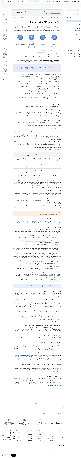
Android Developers (57, 17)
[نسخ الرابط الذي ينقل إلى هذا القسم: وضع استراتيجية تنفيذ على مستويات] (43, 227)
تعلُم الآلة (51, 434)
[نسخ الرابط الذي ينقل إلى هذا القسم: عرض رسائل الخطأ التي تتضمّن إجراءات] (42, 335)
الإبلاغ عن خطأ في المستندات (6, 435)
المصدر (62, 439)
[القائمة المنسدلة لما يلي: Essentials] (62, 1)
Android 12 (30, 442)
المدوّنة (62, 443)
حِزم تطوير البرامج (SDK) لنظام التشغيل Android (47, 356)
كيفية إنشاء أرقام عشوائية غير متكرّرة (29, 207)
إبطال (60, 349)
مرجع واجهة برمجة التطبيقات (16, 436)
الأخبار (63, 441)
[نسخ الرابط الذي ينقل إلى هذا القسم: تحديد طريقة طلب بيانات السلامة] (45, 128)
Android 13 (30, 440)
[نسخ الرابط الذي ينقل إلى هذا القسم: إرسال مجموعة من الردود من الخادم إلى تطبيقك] (39, 291)
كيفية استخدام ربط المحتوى (25, 202)
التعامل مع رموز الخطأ (25, 249)
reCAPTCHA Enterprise (25, 355)
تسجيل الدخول (3, 1)
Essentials (66, 1)
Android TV (40, 440)
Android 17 (30, 432)
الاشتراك (13, 455)
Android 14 (30, 438)
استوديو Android (11, 1)
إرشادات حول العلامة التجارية (50, 455)
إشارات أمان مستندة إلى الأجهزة (26, 65)
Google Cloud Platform (29, 450)
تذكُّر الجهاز (56, 302)
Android (62, 433)
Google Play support (7, 437)
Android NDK (18, 440)
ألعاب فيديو (51, 432)
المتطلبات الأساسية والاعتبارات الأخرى (48, 321)
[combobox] (34, 1)
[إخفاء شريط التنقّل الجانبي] (67, 456)
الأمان (63, 437)
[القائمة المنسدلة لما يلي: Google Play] (53, 1)
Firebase (37, 450)
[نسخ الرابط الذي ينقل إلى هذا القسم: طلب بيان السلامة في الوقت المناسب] (44, 191)
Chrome (43, 450)
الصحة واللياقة (51, 436)
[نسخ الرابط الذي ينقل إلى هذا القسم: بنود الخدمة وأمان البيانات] (46, 376)
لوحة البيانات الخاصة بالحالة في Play (52, 345)
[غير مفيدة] (14, 18)
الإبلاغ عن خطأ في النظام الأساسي (7, 433)
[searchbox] (73, 10)
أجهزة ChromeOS (39, 436)
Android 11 (30, 444)
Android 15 (30, 436)
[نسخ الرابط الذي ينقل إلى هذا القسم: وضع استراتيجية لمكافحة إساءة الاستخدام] (41, 110)
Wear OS (40, 434)
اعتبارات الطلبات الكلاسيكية (36, 187)
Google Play (57, 1)
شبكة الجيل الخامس (50, 442)
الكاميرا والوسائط (50, 438)
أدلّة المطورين (19, 434)
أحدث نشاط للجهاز (53, 327)
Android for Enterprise (59, 435)
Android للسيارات (39, 438)
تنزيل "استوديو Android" (17, 438)
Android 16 (30, 434)
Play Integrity (67, 5)
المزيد (49, 1)
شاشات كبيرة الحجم (39, 432)
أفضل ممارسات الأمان (18, 113)
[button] (73, 51)
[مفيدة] (16, 18)
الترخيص (57, 455)
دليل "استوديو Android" (17, 432)
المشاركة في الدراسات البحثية (6, 439)
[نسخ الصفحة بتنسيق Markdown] (24, 22)
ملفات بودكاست (61, 445)
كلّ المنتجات (21, 450)
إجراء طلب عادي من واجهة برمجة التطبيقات (23, 222)
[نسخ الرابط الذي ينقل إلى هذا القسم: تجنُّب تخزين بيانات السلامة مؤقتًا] (45, 218)
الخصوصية (51, 440)
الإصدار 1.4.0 (44, 180)
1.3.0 (16, 182)
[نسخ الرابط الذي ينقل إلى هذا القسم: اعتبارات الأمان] (52, 104)
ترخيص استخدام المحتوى (34, 409)
